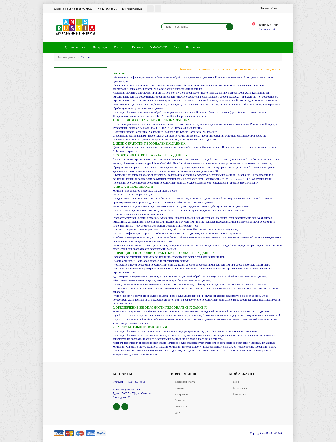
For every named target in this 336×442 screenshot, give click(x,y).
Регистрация (240, 387)
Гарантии (180, 400)
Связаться (180, 387)
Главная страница (66, 57)
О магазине (181, 406)
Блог (177, 412)
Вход (236, 381)
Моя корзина (240, 394)
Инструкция (181, 394)
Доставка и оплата (185, 381)
